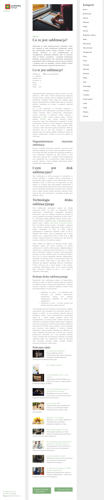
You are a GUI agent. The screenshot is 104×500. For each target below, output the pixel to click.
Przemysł (86, 65)
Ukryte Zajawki (87, 99)
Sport (84, 82)
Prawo (85, 60)
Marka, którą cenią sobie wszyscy (42, 490)
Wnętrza (85, 112)
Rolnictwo (86, 69)
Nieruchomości (88, 48)
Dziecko (85, 18)
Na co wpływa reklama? (54, 365)
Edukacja (86, 22)
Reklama (43, 119)
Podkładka (6, 11)
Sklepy (85, 78)
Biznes (85, 9)
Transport (86, 90)
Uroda (85, 103)
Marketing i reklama (89, 35)
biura (63, 269)
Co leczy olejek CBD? (53, 403)
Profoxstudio (16, 496)
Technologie (87, 86)
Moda (85, 39)
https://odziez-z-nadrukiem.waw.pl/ (61, 223)
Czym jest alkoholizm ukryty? (56, 456)
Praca (85, 56)
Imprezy (85, 31)
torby (46, 339)
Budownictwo (87, 14)
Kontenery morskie (63, 489)
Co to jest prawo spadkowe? (56, 351)
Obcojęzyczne (87, 52)
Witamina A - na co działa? (55, 417)
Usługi (35, 36)
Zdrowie (85, 116)
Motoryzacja (87, 43)
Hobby (85, 26)
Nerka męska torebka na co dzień (57, 429)
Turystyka (86, 95)
